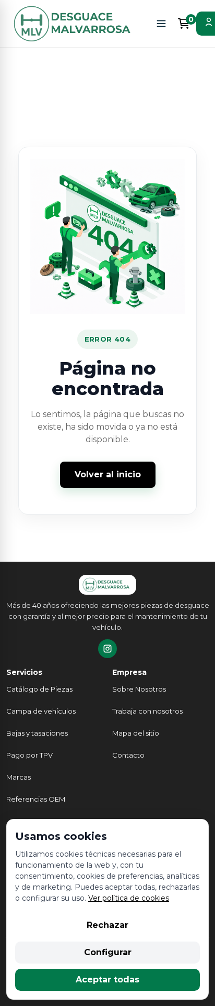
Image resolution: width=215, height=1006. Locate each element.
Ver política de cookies (128, 898)
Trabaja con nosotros (147, 711)
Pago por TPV (29, 755)
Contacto (128, 755)
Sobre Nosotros (139, 689)
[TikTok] (107, 648)
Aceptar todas (107, 980)
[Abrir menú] (161, 24)
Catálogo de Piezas (39, 689)
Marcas (18, 777)
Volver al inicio (108, 474)
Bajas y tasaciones (37, 733)
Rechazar (107, 925)
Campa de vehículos (41, 711)
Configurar (108, 952)
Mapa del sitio (135, 733)
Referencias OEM (35, 799)
